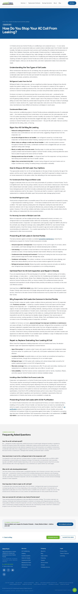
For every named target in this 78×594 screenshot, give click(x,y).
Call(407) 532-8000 (68, 537)
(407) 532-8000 (8, 564)
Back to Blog (8, 537)
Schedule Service (53, 537)
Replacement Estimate (34, 3)
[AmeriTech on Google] (4, 574)
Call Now (72, 3)
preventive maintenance (46, 239)
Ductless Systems (26, 555)
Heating (24, 553)
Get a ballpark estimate (65, 524)
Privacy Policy (63, 551)
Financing (43, 558)
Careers (43, 560)
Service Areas (44, 562)
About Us (43, 551)
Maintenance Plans (26, 562)
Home (3, 21)
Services (23, 3)
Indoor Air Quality (26, 558)
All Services (24, 567)
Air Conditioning (26, 551)
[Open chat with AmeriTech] (75, 590)
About (55, 3)
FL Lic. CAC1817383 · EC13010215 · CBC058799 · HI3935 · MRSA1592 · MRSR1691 (10, 560)
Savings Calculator (47, 3)
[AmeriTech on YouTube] (12, 570)
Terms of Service (64, 553)
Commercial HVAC (26, 560)
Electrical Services (26, 564)
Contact (43, 564)
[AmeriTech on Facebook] (4, 570)
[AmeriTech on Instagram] (8, 570)
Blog (60, 3)
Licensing (62, 555)
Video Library (44, 555)
